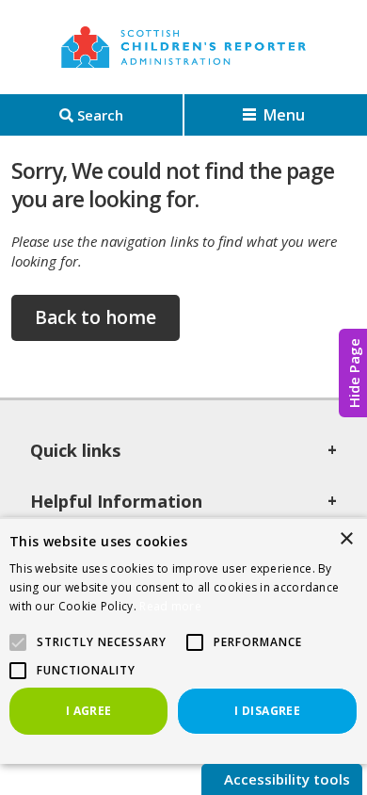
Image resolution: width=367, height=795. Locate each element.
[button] (195, 642)
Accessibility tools (285, 779)
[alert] (183, 640)
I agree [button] (89, 711)
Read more (170, 606)
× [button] (346, 539)
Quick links (75, 450)
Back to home (95, 317)
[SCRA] (183, 47)
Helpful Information (116, 501)
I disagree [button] (267, 711)
